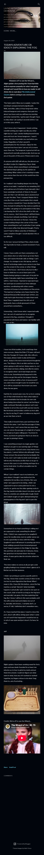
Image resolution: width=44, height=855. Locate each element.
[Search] (38, 3)
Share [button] (6, 767)
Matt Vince (27, 848)
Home (6, 31)
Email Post (12, 767)
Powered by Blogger (24, 844)
